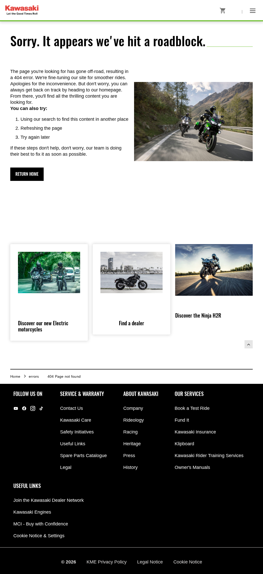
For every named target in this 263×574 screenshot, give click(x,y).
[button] (27, 174)
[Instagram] (32, 408)
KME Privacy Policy (107, 561)
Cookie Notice (187, 561)
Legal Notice (150, 561)
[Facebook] (24, 408)
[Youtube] (15, 408)
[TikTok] (41, 408)
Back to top (249, 344)
